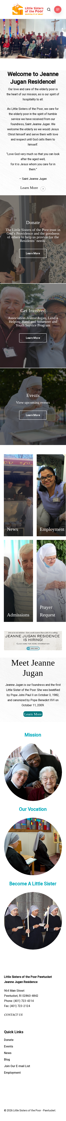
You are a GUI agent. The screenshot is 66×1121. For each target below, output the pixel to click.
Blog (7, 1059)
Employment (12, 1073)
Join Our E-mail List (17, 1066)
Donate (9, 1040)
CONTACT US (13, 1015)
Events (8, 1046)
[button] (57, 9)
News (7, 1053)
